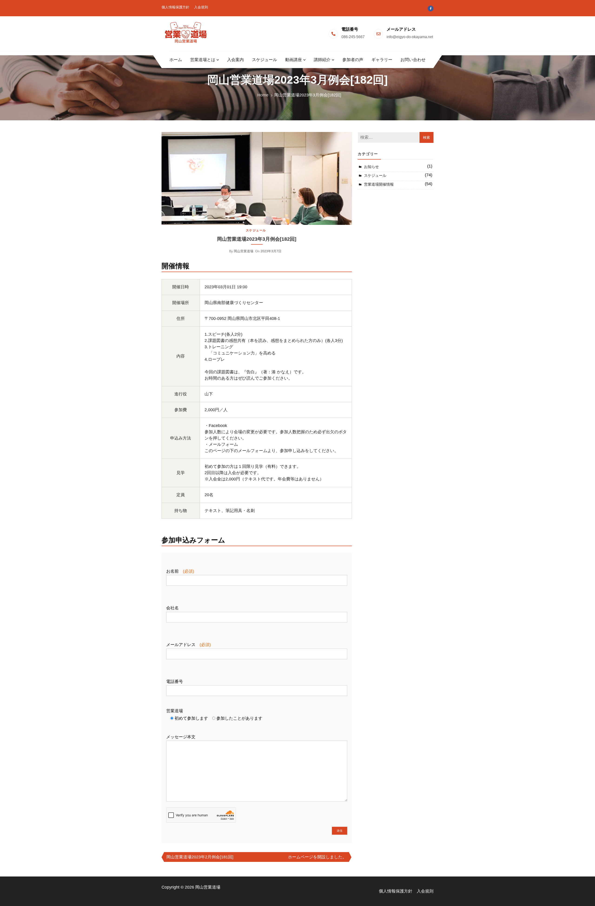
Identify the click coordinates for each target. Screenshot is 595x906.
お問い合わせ (413, 59)
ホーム (175, 59)
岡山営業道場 (243, 251)
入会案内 (235, 59)
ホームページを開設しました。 (317, 857)
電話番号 (174, 681)
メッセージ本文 (180, 737)
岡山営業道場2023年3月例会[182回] (256, 239)
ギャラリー (381, 59)
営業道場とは (202, 59)
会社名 (172, 608)
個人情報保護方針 (175, 7)
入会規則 (201, 7)
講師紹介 (322, 59)
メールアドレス (188, 644)
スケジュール (264, 59)
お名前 (180, 571)
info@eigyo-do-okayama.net (410, 37)
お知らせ (371, 167)
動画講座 (293, 59)
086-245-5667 (353, 37)
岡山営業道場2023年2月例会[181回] (199, 857)
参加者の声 (352, 59)
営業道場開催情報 (379, 184)
